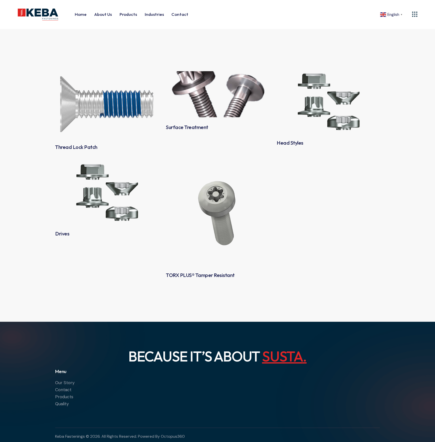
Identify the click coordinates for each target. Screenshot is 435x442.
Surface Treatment (187, 127)
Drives (62, 233)
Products (64, 396)
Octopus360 (173, 436)
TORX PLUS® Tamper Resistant (200, 275)
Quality (62, 404)
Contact (63, 389)
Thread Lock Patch (76, 147)
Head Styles (290, 143)
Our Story (65, 382)
